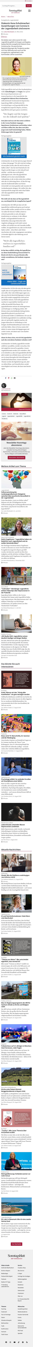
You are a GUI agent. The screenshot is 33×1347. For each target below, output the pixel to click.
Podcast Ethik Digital (6, 1276)
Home (3, 16)
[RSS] (27, 1342)
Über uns (20, 1296)
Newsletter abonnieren (16, 457)
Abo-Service (21, 1271)
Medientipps (4, 1273)
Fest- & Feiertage (5, 1315)
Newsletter (21, 1288)
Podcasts (3, 1279)
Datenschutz (21, 1290)
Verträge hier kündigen (24, 1276)
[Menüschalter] (29, 10)
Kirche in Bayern (5, 1271)
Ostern (3, 1317)
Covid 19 (9, 414)
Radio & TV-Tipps (5, 1282)
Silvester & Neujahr (6, 1320)
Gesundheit (23, 414)
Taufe (2, 1326)
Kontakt (20, 1282)
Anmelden (29, 1)
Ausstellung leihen (23, 1309)
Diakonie (15, 414)
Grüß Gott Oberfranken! (7, 1268)
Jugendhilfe (19, 416)
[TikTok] (18, 1342)
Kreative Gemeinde (23, 1315)
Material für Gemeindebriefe (22, 1327)
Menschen (10, 16)
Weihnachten (4, 1323)
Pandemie (4, 419)
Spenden (20, 1333)
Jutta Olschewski (9, 32)
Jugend (4, 416)
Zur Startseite (16, 1244)
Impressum (21, 1293)
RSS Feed (20, 1331)
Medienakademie (22, 1312)
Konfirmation (4, 1329)
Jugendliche (27, 416)
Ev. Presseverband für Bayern (23, 1300)
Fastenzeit (4, 1312)
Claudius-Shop (22, 1268)
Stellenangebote (22, 1279)
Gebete (20, 1320)
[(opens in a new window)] (6, 1342)
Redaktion (20, 1285)
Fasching (3, 1309)
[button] (4, 37)
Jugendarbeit (10, 416)
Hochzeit (3, 1332)
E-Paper (20, 1273)
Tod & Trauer (4, 1334)
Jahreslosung (21, 1323)
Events (19, 1317)
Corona (4, 414)
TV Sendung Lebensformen (5, 1285)
